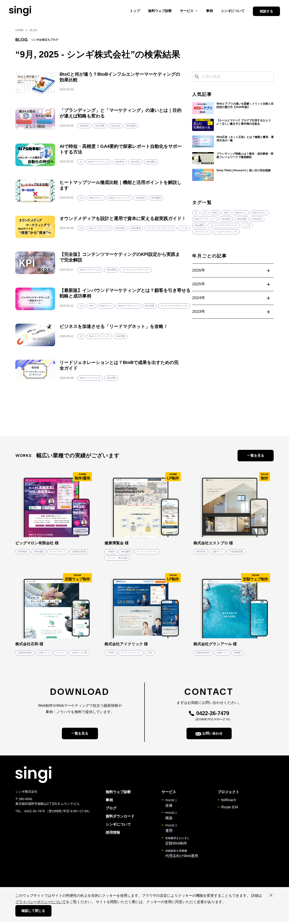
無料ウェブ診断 (160, 11)
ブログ (111, 808)
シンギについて (233, 11)
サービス (169, 791)
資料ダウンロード (120, 816)
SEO (226, 212)
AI (196, 212)
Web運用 (199, 225)
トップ (135, 11)
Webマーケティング (205, 219)
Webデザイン (260, 212)
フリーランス (201, 232)
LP (204, 212)
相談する (266, 11)
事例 (209, 11)
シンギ (247, 225)
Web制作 (226, 219)
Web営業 (241, 219)
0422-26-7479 (212, 713)
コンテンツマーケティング (223, 225)
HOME (19, 30)
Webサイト (241, 212)
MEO (215, 212)
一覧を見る (255, 455)
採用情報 (113, 832)
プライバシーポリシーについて (40, 902)
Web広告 (257, 219)
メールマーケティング (225, 232)
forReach (228, 800)
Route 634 (229, 807)
